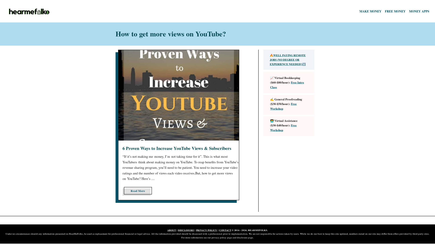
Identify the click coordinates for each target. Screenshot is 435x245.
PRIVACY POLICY (206, 230)
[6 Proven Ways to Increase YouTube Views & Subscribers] (178, 95)
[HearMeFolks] (59, 11)
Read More (139, 191)
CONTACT (225, 230)
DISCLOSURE (186, 230)
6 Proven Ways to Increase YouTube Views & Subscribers (177, 148)
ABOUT (171, 230)
